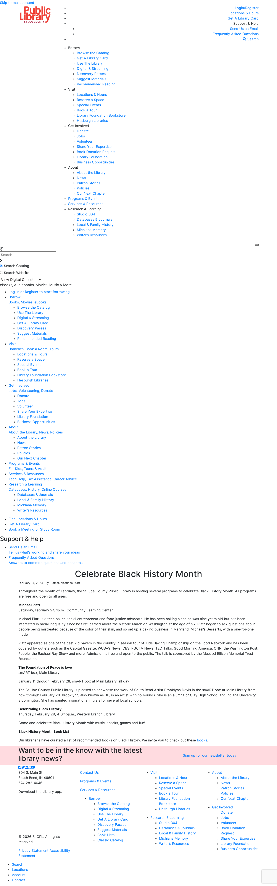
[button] (247, 8)
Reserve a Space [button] (90, 100)
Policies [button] (83, 188)
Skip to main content (17, 2)
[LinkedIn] (26, 767)
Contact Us (89, 772)
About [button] (73, 167)
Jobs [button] (81, 136)
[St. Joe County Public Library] (35, 14)
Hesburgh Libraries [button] (92, 120)
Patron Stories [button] (88, 183)
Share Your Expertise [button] (94, 146)
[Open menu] (257, 245)
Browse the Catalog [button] (93, 53)
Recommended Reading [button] (96, 84)
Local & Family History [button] (95, 224)
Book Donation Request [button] (96, 152)
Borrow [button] (74, 48)
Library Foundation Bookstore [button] (101, 115)
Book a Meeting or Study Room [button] (34, 529)
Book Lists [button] (105, 835)
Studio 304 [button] (86, 214)
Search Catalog (16, 266)
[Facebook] (19, 767)
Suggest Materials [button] (91, 79)
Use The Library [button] (90, 63)
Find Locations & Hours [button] (28, 519)
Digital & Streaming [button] (92, 68)
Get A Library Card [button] (92, 58)
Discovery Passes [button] (91, 74)
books (202, 740)
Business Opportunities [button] (95, 162)
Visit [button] (71, 89)
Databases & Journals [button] (94, 219)
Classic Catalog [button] (110, 840)
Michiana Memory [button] (91, 230)
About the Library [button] (91, 172)
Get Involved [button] (78, 126)
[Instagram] (29, 767)
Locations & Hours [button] (92, 94)
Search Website (16, 272)
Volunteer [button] (84, 141)
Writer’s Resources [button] (92, 235)
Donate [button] (83, 131)
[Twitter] (23, 767)
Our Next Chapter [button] (91, 193)
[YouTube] (33, 767)
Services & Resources (97, 790)
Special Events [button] (89, 105)
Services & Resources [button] (85, 204)
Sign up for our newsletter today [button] (209, 755)
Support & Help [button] (246, 23)
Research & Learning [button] (84, 209)
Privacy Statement (33, 850)
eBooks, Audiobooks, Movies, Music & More (36, 285)
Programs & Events (95, 781)
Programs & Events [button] (83, 198)
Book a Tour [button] (87, 110)
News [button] (81, 178)
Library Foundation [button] (92, 157)
